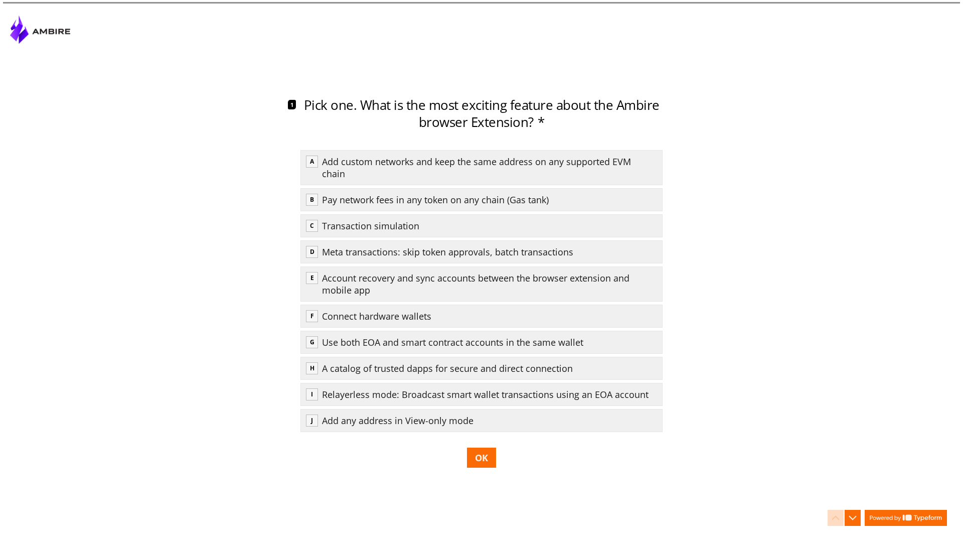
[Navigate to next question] (853, 518)
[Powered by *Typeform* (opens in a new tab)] (906, 518)
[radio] (481, 168)
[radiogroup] (481, 291)
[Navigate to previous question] (836, 518)
